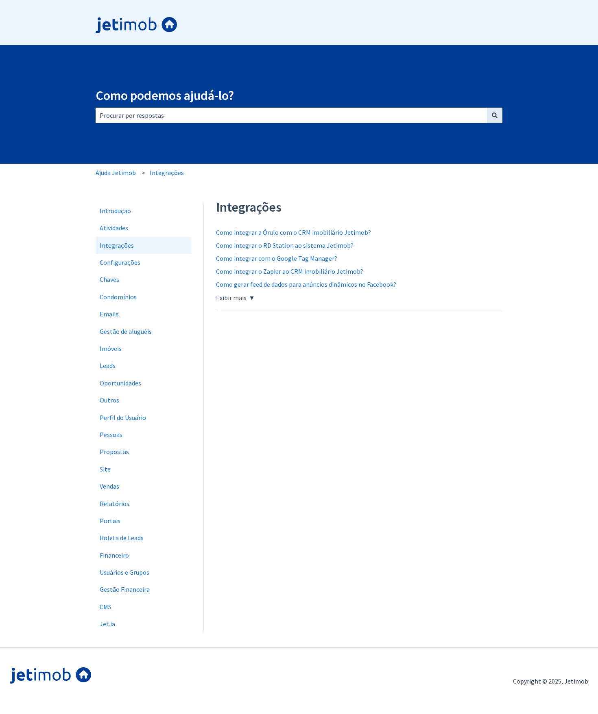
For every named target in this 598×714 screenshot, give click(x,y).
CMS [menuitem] (105, 607)
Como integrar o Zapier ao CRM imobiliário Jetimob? (289, 271)
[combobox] (291, 115)
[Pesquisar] (494, 115)
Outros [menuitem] (109, 400)
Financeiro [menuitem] (114, 555)
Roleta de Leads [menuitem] (122, 538)
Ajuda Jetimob (116, 173)
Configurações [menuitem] (120, 262)
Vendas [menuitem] (109, 486)
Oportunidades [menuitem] (120, 383)
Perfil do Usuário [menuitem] (123, 417)
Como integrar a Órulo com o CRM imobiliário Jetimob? (293, 232)
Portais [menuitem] (110, 521)
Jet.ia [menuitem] (107, 624)
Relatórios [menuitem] (114, 504)
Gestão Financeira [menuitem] (125, 589)
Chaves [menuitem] (109, 279)
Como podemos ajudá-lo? (165, 95)
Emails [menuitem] (109, 314)
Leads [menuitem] (108, 365)
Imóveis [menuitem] (111, 348)
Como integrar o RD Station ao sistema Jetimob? (285, 245)
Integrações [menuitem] (117, 245)
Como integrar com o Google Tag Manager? (276, 258)
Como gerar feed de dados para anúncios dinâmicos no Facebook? (306, 284)
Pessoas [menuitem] (111, 435)
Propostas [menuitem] (114, 452)
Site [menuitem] (105, 469)
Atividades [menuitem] (114, 228)
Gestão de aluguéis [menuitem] (126, 331)
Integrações (167, 173)
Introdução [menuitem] (115, 211)
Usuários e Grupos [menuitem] (124, 572)
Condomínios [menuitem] (118, 297)
